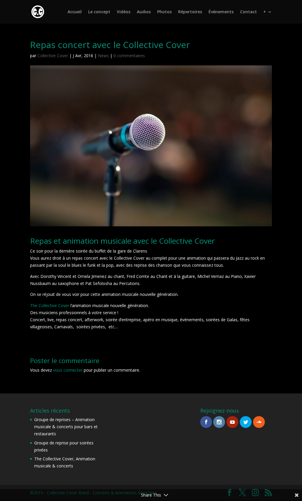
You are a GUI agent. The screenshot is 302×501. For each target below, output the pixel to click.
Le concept (99, 12)
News (103, 55)
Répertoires (190, 12)
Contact (248, 12)
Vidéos (123, 12)
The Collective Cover (49, 305)
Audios (144, 12)
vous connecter (68, 370)
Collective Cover (52, 55)
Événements (221, 12)
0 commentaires (129, 55)
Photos (164, 12)
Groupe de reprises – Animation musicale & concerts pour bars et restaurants (66, 426)
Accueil (75, 12)
